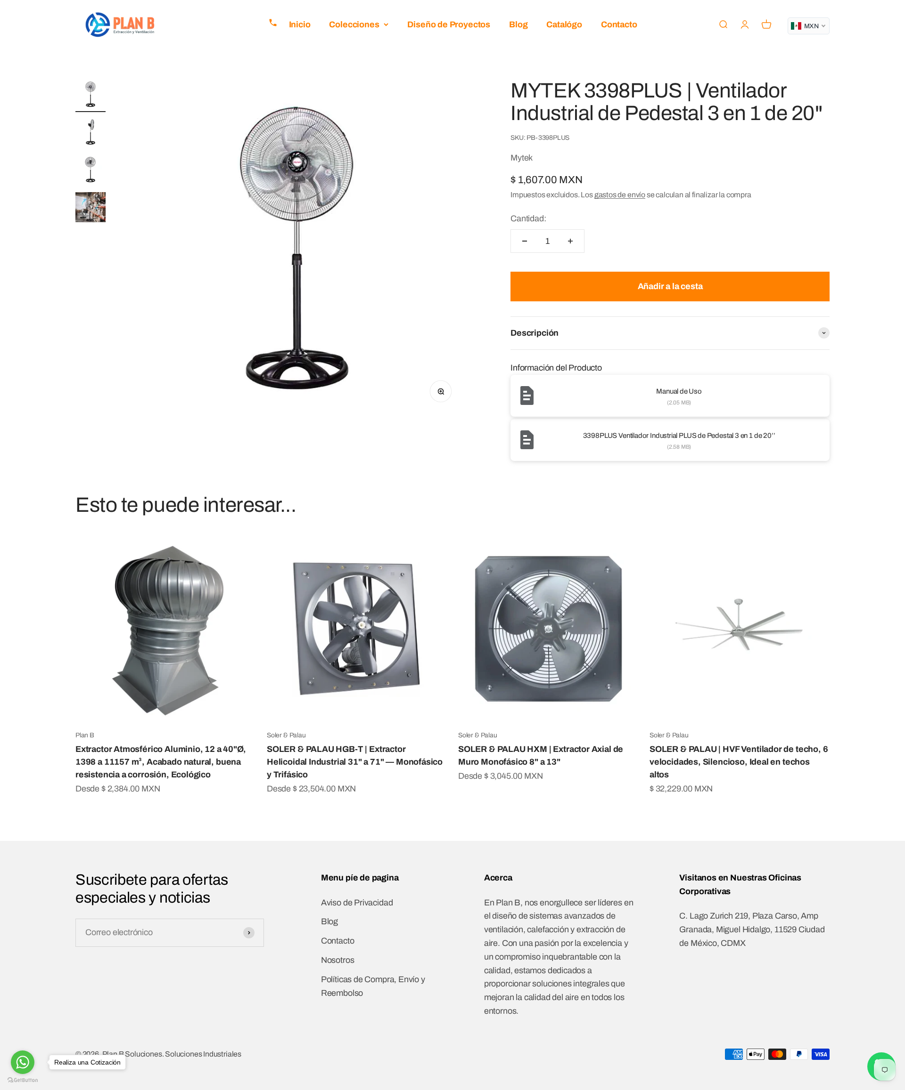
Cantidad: (528, 218)
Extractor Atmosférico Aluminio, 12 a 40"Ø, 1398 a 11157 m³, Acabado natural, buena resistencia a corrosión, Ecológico (160, 761)
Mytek (521, 157)
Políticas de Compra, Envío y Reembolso (373, 986)
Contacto (619, 24)
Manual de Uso (679, 391)
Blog (518, 24)
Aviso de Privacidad (357, 902)
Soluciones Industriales (203, 1054)
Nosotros (337, 960)
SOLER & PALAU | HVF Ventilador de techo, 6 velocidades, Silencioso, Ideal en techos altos (739, 761)
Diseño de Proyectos (448, 24)
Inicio (300, 24)
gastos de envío (619, 195)
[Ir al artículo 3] (90, 170)
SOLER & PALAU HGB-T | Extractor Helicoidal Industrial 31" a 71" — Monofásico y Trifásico (355, 761)
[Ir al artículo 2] (90, 133)
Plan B (84, 735)
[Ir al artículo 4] (90, 208)
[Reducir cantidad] (524, 241)
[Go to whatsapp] (22, 1062)
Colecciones (354, 24)
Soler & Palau (286, 735)
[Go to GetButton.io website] (23, 1080)
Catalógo (564, 24)
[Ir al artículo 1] (90, 95)
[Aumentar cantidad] (570, 241)
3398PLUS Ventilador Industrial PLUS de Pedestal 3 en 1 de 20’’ (679, 435)
